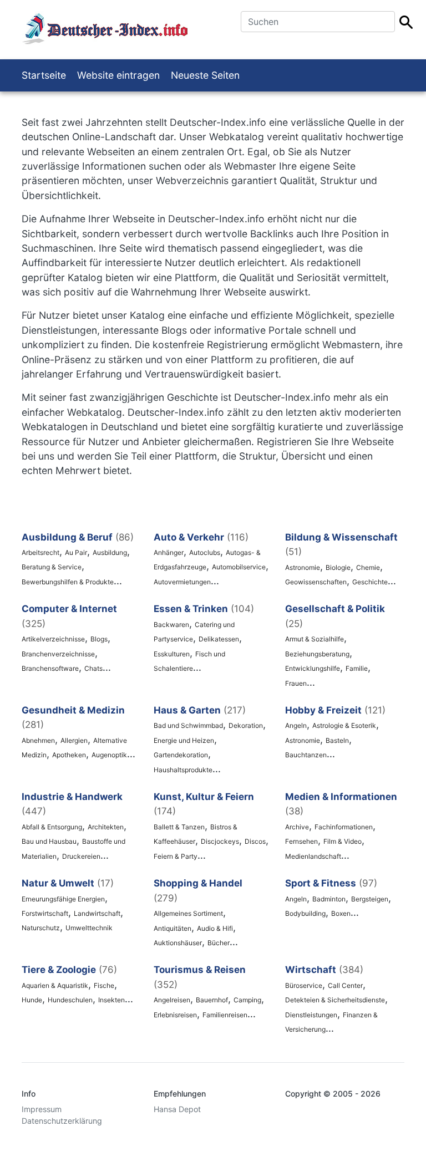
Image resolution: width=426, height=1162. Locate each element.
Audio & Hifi (215, 928)
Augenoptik (109, 755)
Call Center (345, 985)
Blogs (99, 639)
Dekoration (246, 725)
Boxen (341, 913)
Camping (247, 1000)
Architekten (106, 827)
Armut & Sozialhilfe (314, 639)
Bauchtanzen (306, 755)
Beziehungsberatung (317, 654)
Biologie (338, 567)
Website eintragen (118, 75)
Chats (93, 668)
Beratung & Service (52, 567)
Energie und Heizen (184, 740)
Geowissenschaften (316, 582)
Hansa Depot (177, 1109)
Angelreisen (172, 1000)
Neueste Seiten (205, 75)
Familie (357, 668)
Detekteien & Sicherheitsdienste (335, 1000)
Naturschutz (41, 928)
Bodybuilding (305, 913)
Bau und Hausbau (49, 841)
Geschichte (370, 582)
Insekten (111, 1000)
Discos (255, 841)
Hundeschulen (70, 1000)
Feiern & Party (175, 856)
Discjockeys (220, 841)
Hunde (32, 1000)
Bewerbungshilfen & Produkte (68, 582)
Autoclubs (204, 552)
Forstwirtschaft (45, 913)
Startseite (44, 75)
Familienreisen (224, 1015)
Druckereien (81, 856)
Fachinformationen (344, 827)
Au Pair (76, 552)
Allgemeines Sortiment (188, 913)
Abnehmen (38, 740)
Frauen (296, 683)
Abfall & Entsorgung (52, 827)
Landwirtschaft (97, 913)
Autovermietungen (182, 582)
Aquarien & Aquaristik (55, 985)
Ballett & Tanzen (179, 827)
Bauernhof (212, 1000)
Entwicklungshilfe (312, 668)
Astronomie (302, 567)
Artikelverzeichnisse (53, 639)
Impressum (42, 1109)
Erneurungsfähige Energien (63, 899)
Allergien (74, 740)
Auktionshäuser (178, 943)
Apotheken (69, 755)
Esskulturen (172, 654)
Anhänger (169, 552)
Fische (104, 985)
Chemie (368, 567)
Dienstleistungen (311, 1015)
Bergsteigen (369, 899)
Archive (297, 827)
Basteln (337, 740)
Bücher (218, 943)
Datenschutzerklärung (62, 1120)
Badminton (329, 899)
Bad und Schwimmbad (188, 725)
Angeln (296, 725)
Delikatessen (219, 639)
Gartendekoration (181, 755)
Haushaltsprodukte (183, 770)
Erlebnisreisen (175, 1015)
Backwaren (171, 624)
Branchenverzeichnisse (58, 654)
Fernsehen (301, 841)
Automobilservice (239, 567)
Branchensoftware (50, 668)
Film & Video (342, 841)
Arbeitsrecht (40, 552)
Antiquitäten (172, 928)
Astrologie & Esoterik (344, 725)
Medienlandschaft (313, 856)
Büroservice (303, 985)
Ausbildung (110, 552)
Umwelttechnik (89, 928)
